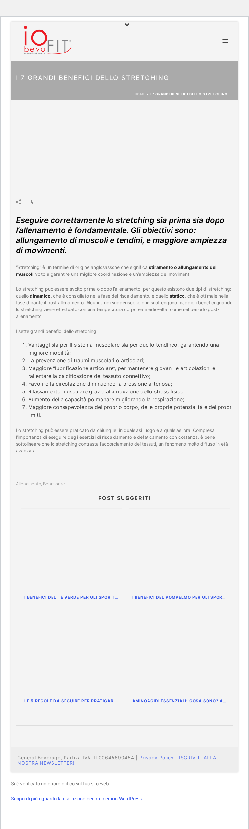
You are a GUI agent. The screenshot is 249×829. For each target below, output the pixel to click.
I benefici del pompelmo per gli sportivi (181, 597)
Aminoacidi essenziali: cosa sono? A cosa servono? (181, 700)
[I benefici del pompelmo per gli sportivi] (179, 549)
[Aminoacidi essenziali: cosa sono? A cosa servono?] (179, 652)
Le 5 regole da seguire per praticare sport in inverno (73, 700)
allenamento (28, 484)
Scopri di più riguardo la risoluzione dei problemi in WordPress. (77, 798)
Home (140, 94)
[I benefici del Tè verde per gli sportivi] (71, 549)
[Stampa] (33, 201)
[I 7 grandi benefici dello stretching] (124, 149)
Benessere (54, 484)
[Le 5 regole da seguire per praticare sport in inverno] (71, 652)
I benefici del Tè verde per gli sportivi (71, 597)
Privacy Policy (156, 757)
